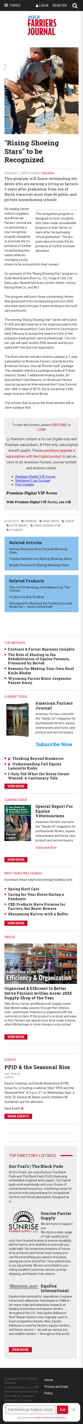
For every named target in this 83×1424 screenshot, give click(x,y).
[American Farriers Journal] (17, 720)
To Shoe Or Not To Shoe (26, 597)
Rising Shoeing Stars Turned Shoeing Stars (38, 550)
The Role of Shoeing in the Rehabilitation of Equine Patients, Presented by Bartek (39, 658)
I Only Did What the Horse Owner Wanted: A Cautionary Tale (38, 775)
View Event (12, 1108)
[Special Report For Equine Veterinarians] (17, 823)
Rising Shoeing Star (47, 525)
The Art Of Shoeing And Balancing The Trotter (39, 589)
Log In (43, 5)
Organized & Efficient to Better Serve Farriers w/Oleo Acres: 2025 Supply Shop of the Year (38, 993)
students (16, 530)
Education (48, 173)
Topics (15, 5)
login (41, 429)
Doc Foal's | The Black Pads (36, 1166)
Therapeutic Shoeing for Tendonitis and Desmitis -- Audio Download (40, 605)
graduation (50, 521)
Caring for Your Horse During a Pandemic (36, 896)
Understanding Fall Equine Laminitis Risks (34, 766)
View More (16, 786)
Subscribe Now (46, 847)
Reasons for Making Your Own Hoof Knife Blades (41, 670)
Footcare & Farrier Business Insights (41, 649)
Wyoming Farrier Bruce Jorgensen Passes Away (39, 680)
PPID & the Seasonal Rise (37, 1067)
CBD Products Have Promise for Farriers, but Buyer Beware (36, 906)
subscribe (59, 425)
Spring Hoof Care (23, 889)
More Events (18, 1116)
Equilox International (55, 1288)
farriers (31, 521)
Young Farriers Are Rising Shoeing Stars (40, 559)
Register (60, 5)
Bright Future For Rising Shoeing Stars (39, 565)
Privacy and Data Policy (56, 1387)
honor (69, 521)
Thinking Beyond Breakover (38, 758)
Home (48, 1380)
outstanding (19, 525)
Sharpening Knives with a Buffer (38, 914)
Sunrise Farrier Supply (56, 1216)
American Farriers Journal (54, 705)
